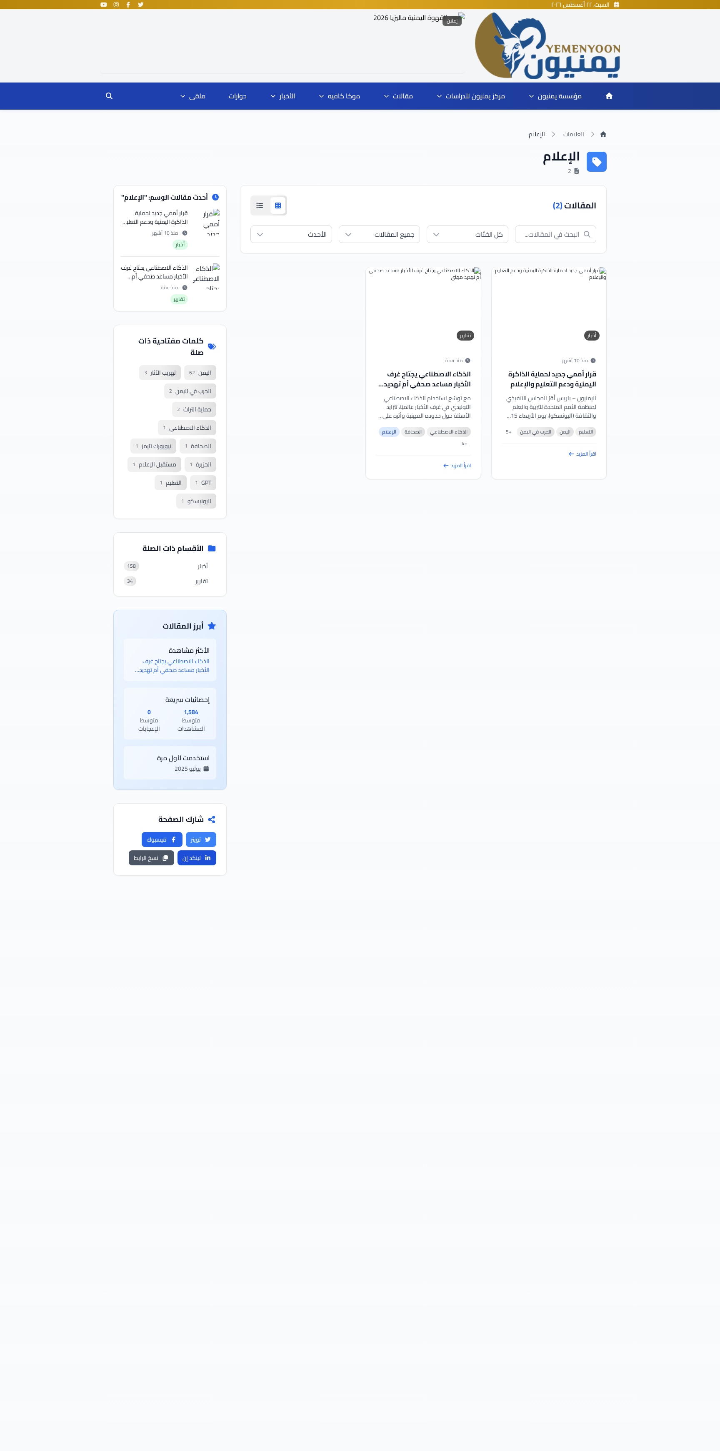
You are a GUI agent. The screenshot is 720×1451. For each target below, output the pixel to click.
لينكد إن (191, 857)
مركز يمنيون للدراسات (475, 96)
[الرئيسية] (609, 96)
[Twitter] (141, 4)
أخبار (592, 335)
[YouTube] (104, 4)
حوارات (238, 96)
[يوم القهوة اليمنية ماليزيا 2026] (282, 43)
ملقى (197, 96)
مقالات (403, 96)
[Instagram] (116, 4)
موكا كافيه (344, 96)
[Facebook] (128, 4)
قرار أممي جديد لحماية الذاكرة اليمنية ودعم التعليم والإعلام (552, 379)
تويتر (196, 839)
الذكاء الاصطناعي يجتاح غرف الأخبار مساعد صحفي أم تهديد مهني (427, 384)
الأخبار (287, 96)
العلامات (573, 134)
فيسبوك (157, 839)
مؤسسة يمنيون (560, 96)
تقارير (465, 335)
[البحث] (109, 96)
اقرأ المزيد (586, 454)
